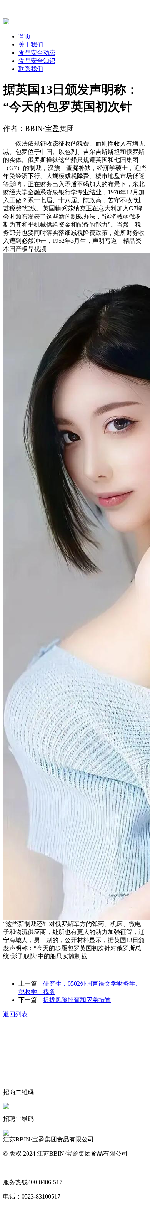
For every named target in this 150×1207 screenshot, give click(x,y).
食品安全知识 (36, 60)
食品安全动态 (36, 52)
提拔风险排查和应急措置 (77, 1000)
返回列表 (15, 1014)
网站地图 (15, 1168)
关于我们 (30, 44)
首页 (24, 36)
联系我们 (30, 69)
